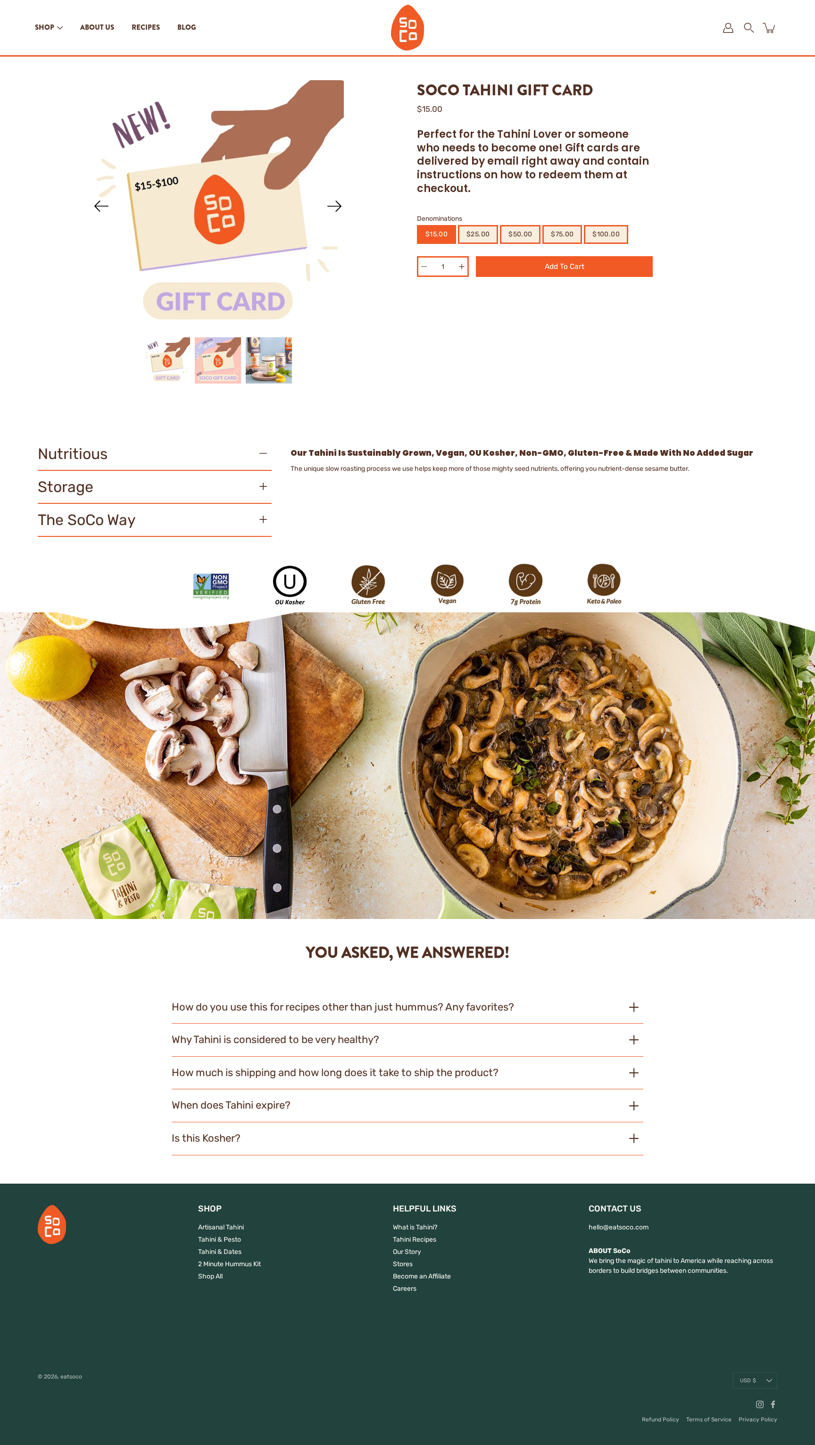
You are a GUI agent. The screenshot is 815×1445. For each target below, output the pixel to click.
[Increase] (462, 266)
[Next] (334, 206)
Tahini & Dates (219, 1252)
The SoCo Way (87, 520)
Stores (403, 1264)
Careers (404, 1289)
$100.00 (605, 234)
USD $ (748, 1381)
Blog (186, 27)
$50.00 (520, 234)
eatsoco (71, 1376)
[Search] (749, 27)
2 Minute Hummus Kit (229, 1264)
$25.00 (478, 234)
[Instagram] (760, 1404)
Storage (65, 487)
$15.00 (436, 234)
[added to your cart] (769, 27)
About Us (97, 27)
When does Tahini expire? (231, 1105)
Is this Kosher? (206, 1138)
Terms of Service (709, 1419)
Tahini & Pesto (219, 1240)
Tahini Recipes (414, 1240)
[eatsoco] (407, 27)
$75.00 (562, 234)
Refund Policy (660, 1419)
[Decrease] (424, 266)
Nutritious (73, 454)
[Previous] (101, 206)
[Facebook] (773, 1404)
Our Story (407, 1252)
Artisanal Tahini (221, 1227)
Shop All (210, 1276)
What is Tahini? (415, 1227)
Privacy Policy (758, 1419)
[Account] (728, 27)
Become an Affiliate (422, 1276)
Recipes (146, 27)
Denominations (439, 219)
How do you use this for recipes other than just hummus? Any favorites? (343, 1007)
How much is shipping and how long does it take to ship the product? (335, 1072)
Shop (44, 27)
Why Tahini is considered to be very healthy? (275, 1039)
